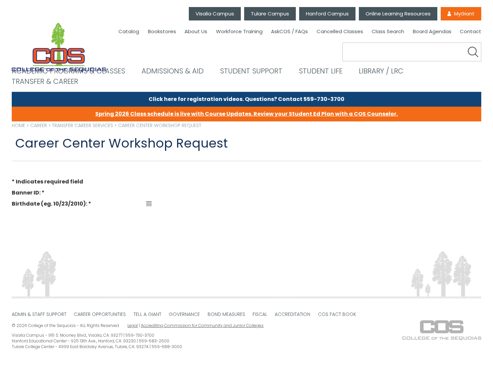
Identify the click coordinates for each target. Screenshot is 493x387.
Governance (184, 314)
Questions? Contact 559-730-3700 (294, 99)
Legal (132, 325)
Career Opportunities (100, 314)
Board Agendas (432, 31)
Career (38, 125)
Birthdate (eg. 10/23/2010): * (51, 204)
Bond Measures (226, 314)
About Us (195, 31)
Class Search (388, 31)
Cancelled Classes (340, 31)
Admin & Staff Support (39, 314)
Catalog (128, 31)
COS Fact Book (337, 314)
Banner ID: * (28, 193)
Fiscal (260, 314)
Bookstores (162, 31)
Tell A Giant (147, 314)
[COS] (59, 47)
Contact (470, 31)
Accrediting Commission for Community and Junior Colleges (202, 325)
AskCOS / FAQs (289, 31)
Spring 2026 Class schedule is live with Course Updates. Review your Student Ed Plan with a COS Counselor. (246, 114)
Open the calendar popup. (149, 203)
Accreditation (292, 314)
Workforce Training (239, 31)
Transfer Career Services (82, 125)
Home (18, 125)
